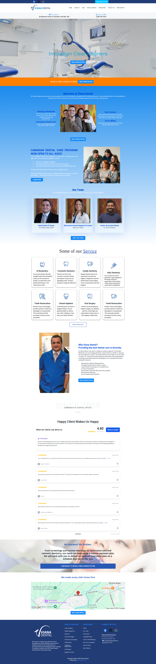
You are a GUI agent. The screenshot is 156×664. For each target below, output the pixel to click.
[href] (78, 595)
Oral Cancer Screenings (71, 639)
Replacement (68, 646)
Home (70, 8)
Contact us (111, 8)
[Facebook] (105, 630)
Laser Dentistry (69, 628)
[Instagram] (110, 630)
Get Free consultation (89, 642)
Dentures (67, 634)
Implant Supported (69, 631)
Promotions (102, 8)
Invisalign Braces (87, 637)
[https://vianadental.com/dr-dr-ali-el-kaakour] (110, 211)
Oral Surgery (68, 649)
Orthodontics (68, 642)
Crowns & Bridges (69, 637)
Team (83, 8)
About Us (76, 8)
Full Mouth (67, 645)
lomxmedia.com (81, 660)
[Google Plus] (116, 630)
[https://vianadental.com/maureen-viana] (78, 211)
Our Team (85, 631)
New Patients (120, 8)
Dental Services (91, 8)
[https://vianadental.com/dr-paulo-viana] (46, 211)
